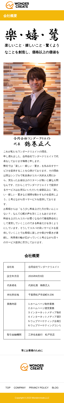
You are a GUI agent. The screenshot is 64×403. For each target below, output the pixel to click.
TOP (7, 387)
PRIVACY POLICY (38, 387)
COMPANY (20, 387)
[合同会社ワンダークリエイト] (17, 5)
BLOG (55, 387)
